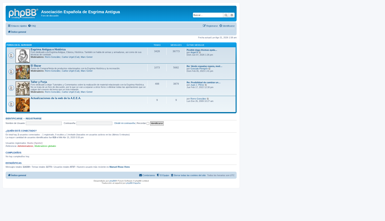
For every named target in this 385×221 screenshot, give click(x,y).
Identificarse (14, 118)
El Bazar (36, 65)
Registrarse (34, 118)
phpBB (112, 181)
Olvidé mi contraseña (124, 123)
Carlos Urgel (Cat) (71, 57)
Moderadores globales (45, 146)
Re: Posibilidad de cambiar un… (204, 82)
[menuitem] (32, 25)
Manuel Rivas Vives (119, 167)
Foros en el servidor (19, 45)
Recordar (142, 123)
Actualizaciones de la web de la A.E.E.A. (56, 98)
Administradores (25, 146)
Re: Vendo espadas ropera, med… (204, 66)
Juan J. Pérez (197, 85)
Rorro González (53, 57)
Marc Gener (87, 57)
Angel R (194, 52)
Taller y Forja (39, 81)
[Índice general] (24, 13)
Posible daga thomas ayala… (202, 50)
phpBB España (133, 183)
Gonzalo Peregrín (199, 68)
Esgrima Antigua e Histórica (48, 49)
